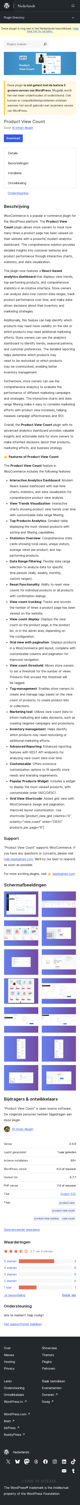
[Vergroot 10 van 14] (71, 1012)
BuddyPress (14, 1435)
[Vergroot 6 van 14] (71, 954)
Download (13, 138)
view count (68, 1218)
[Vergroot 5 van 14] (33, 954)
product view (67, 1202)
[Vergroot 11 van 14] (33, 1041)
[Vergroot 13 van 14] (33, 1070)
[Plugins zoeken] (45, 44)
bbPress (12, 1428)
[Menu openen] (74, 6)
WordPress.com (17, 1414)
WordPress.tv (15, 1402)
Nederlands (21, 1452)
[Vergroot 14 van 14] (71, 1070)
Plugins (47, 1362)
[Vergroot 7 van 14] (33, 983)
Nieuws (9, 1355)
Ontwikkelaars (14, 1395)
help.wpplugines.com (18, 859)
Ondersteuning (18, 193)
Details (13, 153)
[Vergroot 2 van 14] (71, 896)
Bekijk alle (69, 1295)
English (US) (68, 1193)
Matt (9, 1421)
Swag (48, 1402)
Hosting (9, 1362)
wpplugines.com (63, 874)
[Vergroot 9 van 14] (33, 1012)
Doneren (50, 1395)
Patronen (48, 1368)
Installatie (15, 173)
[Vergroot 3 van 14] (33, 925)
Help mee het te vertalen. (53, 30)
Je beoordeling (14, 1295)
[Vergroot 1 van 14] (33, 896)
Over (7, 1348)
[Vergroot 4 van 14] (71, 925)
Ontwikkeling (17, 183)
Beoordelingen (18, 163)
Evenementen (52, 1388)
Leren (8, 1381)
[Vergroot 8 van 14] (71, 983)
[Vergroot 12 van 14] (71, 1041)
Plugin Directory (14, 17)
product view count (63, 1210)
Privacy (9, 1368)
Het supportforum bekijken (23, 1324)
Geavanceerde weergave (22, 1230)
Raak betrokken (53, 1381)
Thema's (48, 1355)
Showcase (49, 1348)
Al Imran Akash (22, 128)
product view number (46, 1218)
